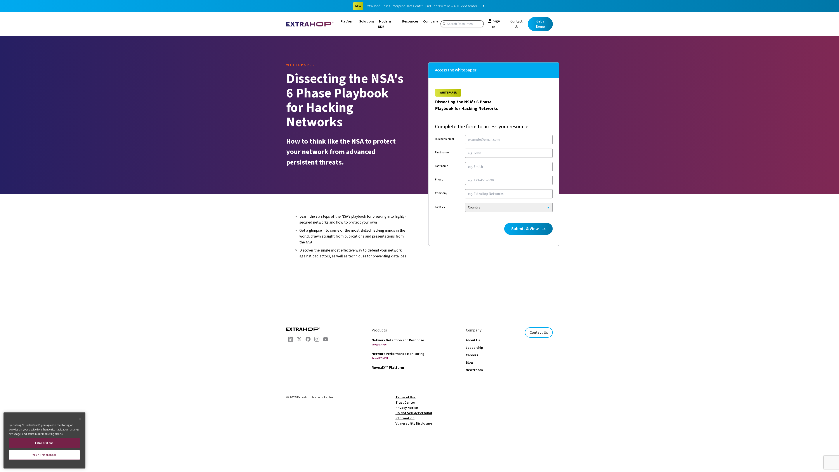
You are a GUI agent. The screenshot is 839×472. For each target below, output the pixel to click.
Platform (347, 21)
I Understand (44, 443)
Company (430, 21)
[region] (44, 440)
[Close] (80, 419)
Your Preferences (44, 455)
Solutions (366, 21)
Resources (410, 21)
